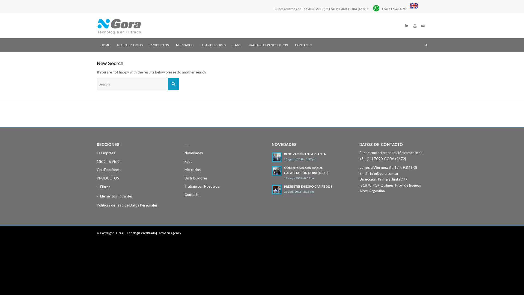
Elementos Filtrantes (116, 196)
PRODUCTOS (108, 178)
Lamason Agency (169, 233)
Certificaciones (108, 169)
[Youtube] (415, 26)
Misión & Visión (109, 161)
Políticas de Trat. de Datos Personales (127, 205)
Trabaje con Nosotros (201, 186)
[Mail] (423, 26)
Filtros (105, 187)
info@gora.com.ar (384, 173)
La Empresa (106, 153)
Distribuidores (195, 178)
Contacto (192, 194)
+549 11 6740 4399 (394, 9)
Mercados (192, 169)
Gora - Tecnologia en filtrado (136, 233)
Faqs (188, 161)
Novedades (193, 153)
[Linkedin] (407, 26)
